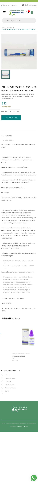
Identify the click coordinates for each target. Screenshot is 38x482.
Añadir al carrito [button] (19, 356)
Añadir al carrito (11, 118)
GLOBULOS (9, 28)
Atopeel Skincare (10, 378)
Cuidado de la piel (10, 388)
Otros (20, 354)
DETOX (7, 391)
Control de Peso (9, 384)
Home (3, 28)
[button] (4, 12)
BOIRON (13, 128)
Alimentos (8, 375)
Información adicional (7, 140)
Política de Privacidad (22, 426)
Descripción (8, 136)
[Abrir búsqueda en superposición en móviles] (19, 20)
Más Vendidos (14, 354)
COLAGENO (8, 381)
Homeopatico (20, 124)
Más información (6, 303)
